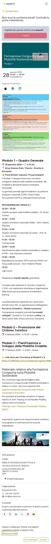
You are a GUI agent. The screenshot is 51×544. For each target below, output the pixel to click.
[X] (10, 514)
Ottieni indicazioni (15, 479)
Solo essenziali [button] (30, 540)
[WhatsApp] (21, 514)
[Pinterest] (27, 514)
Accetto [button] (43, 540)
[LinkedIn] (16, 514)
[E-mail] (33, 514)
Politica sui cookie (9, 533)
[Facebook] (4, 514)
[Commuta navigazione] (46, 3)
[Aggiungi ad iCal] (5, 88)
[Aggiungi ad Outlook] (13, 88)
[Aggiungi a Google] (20, 88)
